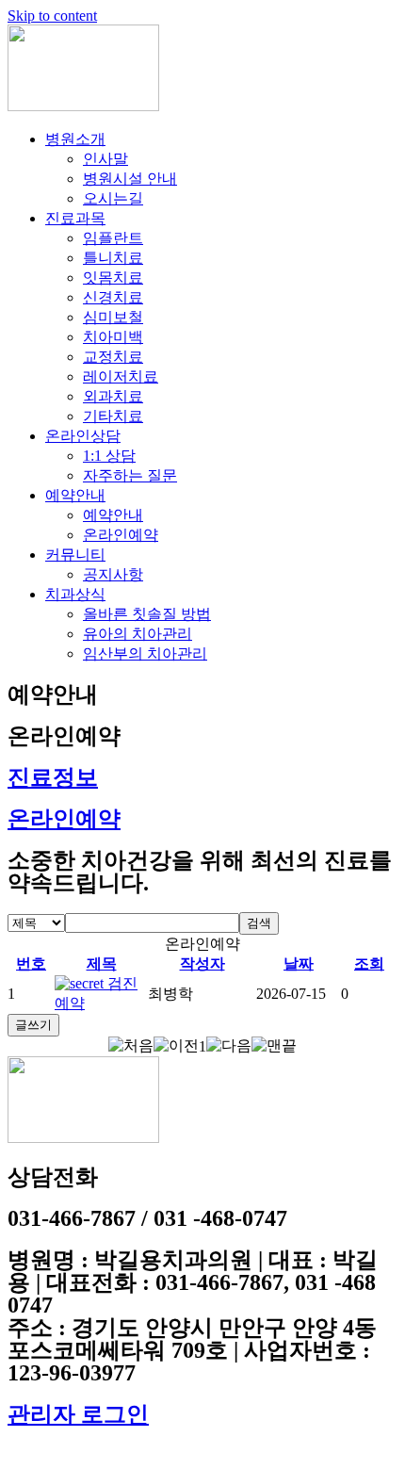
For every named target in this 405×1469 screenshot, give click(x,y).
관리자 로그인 (78, 1414)
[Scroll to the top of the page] (13, 1453)
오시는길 (113, 198)
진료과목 (75, 218)
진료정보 (53, 777)
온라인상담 (83, 436)
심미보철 (113, 317)
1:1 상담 (109, 456)
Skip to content (52, 16)
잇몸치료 (113, 277)
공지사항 (113, 574)
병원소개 (75, 139)
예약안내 (75, 495)
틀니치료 (113, 258)
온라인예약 (120, 535)
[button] (131, 1045)
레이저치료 (120, 376)
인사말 (105, 159)
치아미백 (113, 337)
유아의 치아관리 (137, 634)
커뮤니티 (75, 555)
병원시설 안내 (130, 179)
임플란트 (113, 238)
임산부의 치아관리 (145, 653)
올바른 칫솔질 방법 (147, 614)
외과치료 (113, 396)
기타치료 (113, 416)
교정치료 (113, 357)
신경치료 (113, 297)
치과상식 (75, 594)
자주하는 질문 (130, 475)
